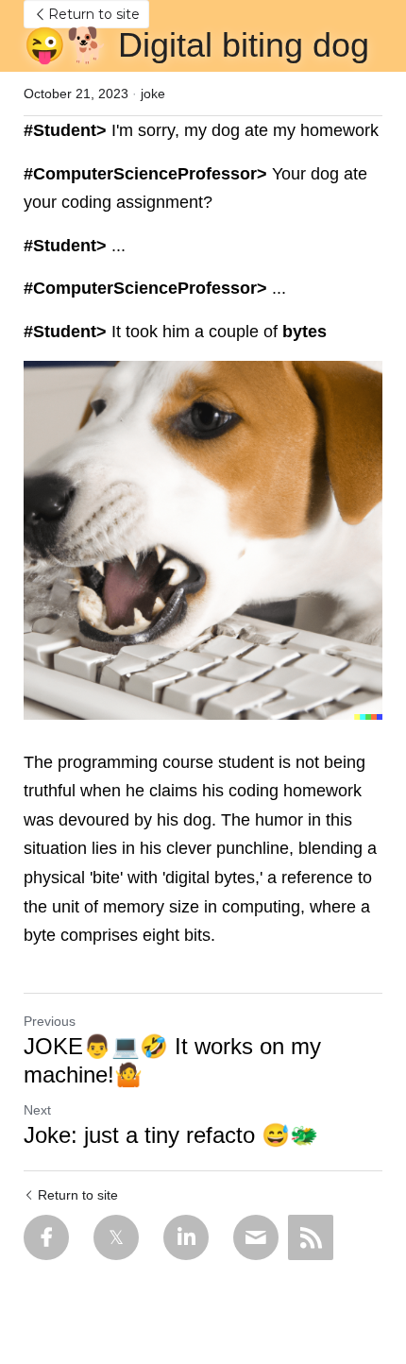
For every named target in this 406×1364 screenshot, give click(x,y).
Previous (50, 1021)
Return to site (94, 14)
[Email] (256, 1237)
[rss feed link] (310, 1237)
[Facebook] (46, 1237)
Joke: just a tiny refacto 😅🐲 (171, 1135)
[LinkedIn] (186, 1237)
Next (37, 1109)
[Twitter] (116, 1237)
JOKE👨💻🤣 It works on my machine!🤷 (172, 1060)
